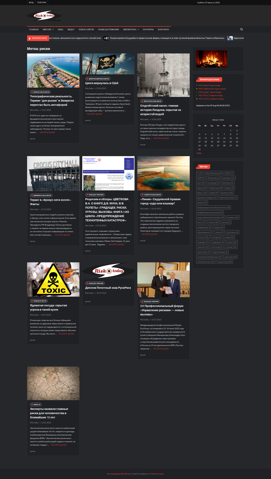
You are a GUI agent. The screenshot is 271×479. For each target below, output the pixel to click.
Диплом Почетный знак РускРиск (108, 287)
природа (203, 242)
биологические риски (152, 101)
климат (233, 217)
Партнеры (148, 29)
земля (202, 202)
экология (230, 257)
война (214, 192)
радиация (218, 242)
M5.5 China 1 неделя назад (211, 98)
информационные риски (210, 212)
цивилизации (220, 252)
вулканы (227, 192)
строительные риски (152, 195)
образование (204, 232)
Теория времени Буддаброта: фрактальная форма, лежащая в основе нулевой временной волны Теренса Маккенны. (149, 38)
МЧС (229, 173)
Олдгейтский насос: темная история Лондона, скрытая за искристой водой (160, 110)
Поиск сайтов (86, 29)
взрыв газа (216, 187)
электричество (205, 262)
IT (199, 173)
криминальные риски (42, 195)
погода (216, 237)
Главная (33, 29)
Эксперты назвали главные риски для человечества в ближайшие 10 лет (49, 413)
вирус (201, 192)
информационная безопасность (213, 207)
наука (219, 227)
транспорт (203, 252)
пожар (229, 237)
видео (71, 29)
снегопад (216, 247)
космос (213, 222)
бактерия (227, 183)
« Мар (198, 153)
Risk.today (34, 110)
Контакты (163, 29)
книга (201, 222)
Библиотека (129, 29)
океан (219, 232)
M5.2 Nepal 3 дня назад (209, 85)
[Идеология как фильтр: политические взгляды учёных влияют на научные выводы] (213, 38)
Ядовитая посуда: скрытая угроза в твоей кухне (48, 307)
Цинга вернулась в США (101, 83)
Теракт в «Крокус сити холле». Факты (50, 202)
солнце (231, 247)
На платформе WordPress (119, 474)
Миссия (47, 29)
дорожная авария (206, 197)
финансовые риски (41, 92)
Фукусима (214, 178)
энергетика (225, 262)
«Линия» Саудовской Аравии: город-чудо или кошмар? (160, 201)
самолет (202, 247)
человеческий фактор (209, 257)
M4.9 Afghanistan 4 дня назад (212, 88)
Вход (31, 2)
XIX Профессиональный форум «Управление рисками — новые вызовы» (162, 310)
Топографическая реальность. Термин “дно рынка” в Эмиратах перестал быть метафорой (52, 100)
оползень (232, 232)
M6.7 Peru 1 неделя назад (210, 95)
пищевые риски (39, 301)
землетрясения (228, 197)
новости (36, 404)
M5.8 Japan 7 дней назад (210, 92)
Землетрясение (213, 173)
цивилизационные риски (99, 79)
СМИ (201, 178)
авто (200, 183)
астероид (213, 183)
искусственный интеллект (211, 217)
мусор (226, 222)
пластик (202, 237)
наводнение (204, 227)
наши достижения (108, 29)
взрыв (201, 187)
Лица (60, 29)
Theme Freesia (157, 474)
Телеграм (41, 2)
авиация (229, 178)
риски (32, 138)
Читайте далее (47, 132)
